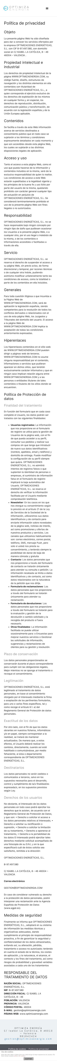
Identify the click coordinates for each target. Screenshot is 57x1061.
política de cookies (19, 1056)
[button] (47, 8)
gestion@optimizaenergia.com (28, 1038)
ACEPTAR (28, 1059)
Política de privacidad (39, 1049)
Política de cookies (17, 1049)
